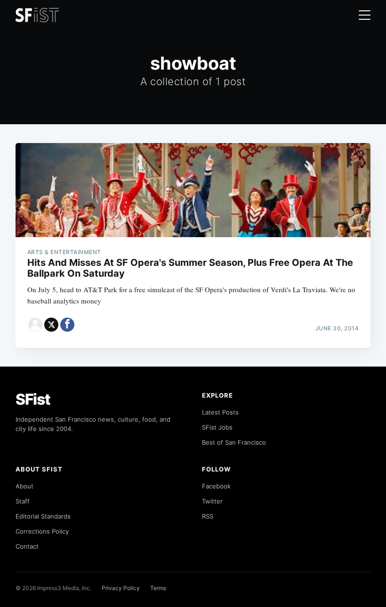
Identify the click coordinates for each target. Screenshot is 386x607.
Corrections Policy (42, 531)
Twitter (212, 501)
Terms (158, 587)
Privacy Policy (121, 587)
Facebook (216, 486)
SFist (33, 399)
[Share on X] (51, 325)
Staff (23, 501)
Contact (27, 546)
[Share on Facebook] (67, 325)
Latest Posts (220, 412)
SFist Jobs (217, 427)
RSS (207, 516)
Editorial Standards (43, 516)
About (24, 486)
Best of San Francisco (234, 442)
